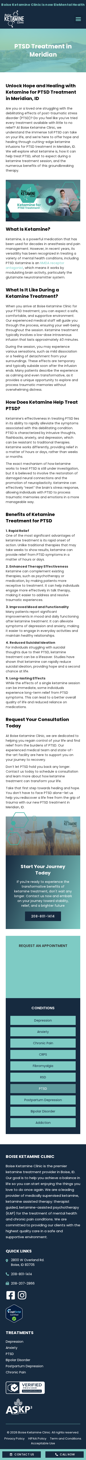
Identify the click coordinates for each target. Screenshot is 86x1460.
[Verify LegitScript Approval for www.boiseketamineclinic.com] (14, 1321)
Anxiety (43, 1031)
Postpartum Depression (43, 1100)
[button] (78, 19)
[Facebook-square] (10, 1295)
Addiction (43, 1122)
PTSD (43, 1088)
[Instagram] (22, 1295)
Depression (43, 1020)
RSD (43, 1077)
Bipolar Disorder (43, 1111)
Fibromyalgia (43, 1066)
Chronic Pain (43, 1043)
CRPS (43, 1054)
